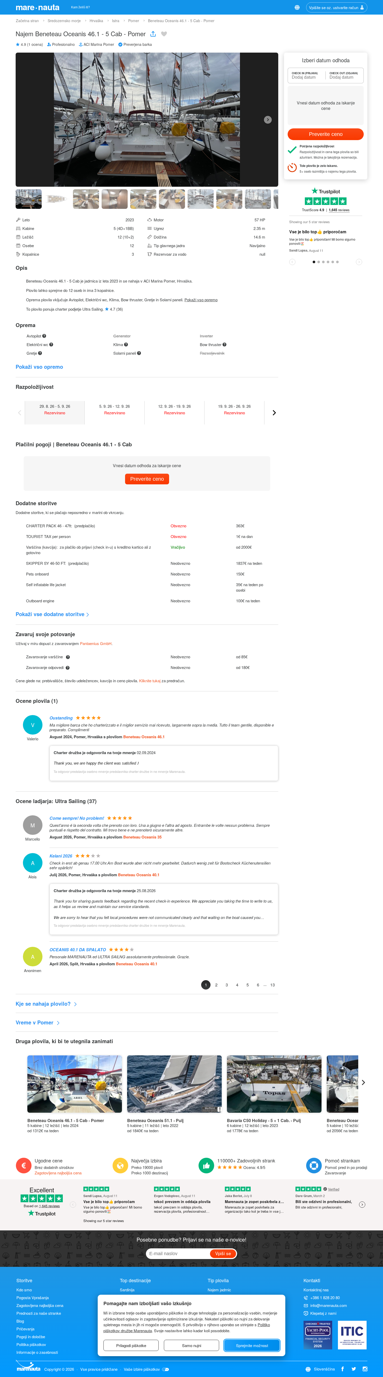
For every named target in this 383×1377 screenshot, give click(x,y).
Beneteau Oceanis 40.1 (138, 875)
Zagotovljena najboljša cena (58, 1172)
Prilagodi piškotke (131, 1345)
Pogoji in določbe (30, 1336)
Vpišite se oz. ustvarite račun (333, 7)
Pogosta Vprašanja (32, 1297)
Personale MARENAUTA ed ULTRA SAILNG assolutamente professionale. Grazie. (120, 956)
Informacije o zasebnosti (37, 1352)
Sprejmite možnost (252, 1345)
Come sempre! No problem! (77, 818)
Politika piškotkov (31, 1344)
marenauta (37, 7)
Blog (20, 1321)
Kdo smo (24, 1289)
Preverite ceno (147, 479)
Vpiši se (223, 1253)
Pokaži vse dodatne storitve (50, 614)
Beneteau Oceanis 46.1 (144, 737)
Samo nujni (191, 1345)
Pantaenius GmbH (96, 643)
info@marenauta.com (328, 1305)
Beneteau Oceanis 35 (142, 837)
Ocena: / (254, 1167)
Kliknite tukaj (149, 680)
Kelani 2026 (61, 856)
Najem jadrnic (219, 1289)
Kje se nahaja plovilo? (44, 1003)
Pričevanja (25, 1328)
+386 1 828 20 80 (325, 1297)
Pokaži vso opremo (201, 299)
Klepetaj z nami (323, 1313)
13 (272, 985)
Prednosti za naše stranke (38, 1313)
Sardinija (127, 1289)
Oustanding (61, 718)
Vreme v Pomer (35, 1022)
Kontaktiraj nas (316, 1289)
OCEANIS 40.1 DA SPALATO (78, 950)
